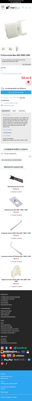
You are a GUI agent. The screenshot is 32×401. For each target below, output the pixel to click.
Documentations (6, 325)
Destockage (4, 392)
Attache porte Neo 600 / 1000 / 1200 (16, 210)
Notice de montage (6, 327)
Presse (3, 389)
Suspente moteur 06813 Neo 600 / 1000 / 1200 (16, 233)
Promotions (4, 301)
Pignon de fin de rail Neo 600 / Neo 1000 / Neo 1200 (16, 280)
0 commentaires (5, 100)
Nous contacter (5, 313)
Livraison (3, 339)
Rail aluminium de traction (16, 186)
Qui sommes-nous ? (7, 376)
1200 (16, 61)
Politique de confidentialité (9, 383)
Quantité (3, 67)
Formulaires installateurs (8, 387)
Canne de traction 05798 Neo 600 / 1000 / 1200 (16, 256)
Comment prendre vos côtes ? (11, 103)
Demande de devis (6, 304)
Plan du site (4, 378)
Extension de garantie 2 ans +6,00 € (12, 73)
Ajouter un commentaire (11, 160)
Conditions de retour (8, 105)
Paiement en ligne (6, 311)
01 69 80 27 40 (17, 2)
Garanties (4, 341)
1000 (12, 61)
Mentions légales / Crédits (9, 397)
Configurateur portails (7, 299)
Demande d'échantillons (8, 317)
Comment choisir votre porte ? (10, 331)
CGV (2, 381)
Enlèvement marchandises (9, 343)
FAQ (2, 323)
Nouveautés (4, 303)
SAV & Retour (5, 315)
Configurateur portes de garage (10, 297)
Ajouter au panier (17, 92)
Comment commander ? (8, 333)
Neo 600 (8, 61)
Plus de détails (28, 64)
